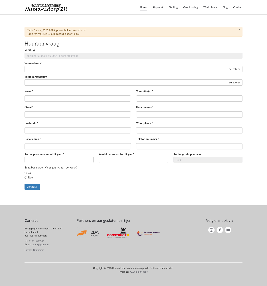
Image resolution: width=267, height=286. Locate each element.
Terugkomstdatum (36, 77)
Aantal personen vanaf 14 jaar (44, 154)
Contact (237, 7)
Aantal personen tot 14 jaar (116, 154)
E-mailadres (33, 139)
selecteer (234, 69)
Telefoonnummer (147, 139)
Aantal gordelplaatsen (187, 154)
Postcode (31, 123)
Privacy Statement (34, 250)
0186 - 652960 (36, 241)
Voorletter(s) (144, 91)
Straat (29, 107)
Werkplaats (210, 7)
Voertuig (30, 50)
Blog (225, 7)
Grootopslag (190, 7)
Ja (29, 173)
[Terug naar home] (46, 7)
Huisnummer (144, 107)
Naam (29, 91)
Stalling (173, 7)
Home (143, 7)
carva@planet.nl (40, 244)
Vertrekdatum (33, 63)
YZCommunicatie (139, 271)
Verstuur (32, 186)
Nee (30, 177)
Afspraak (158, 7)
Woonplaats (144, 123)
